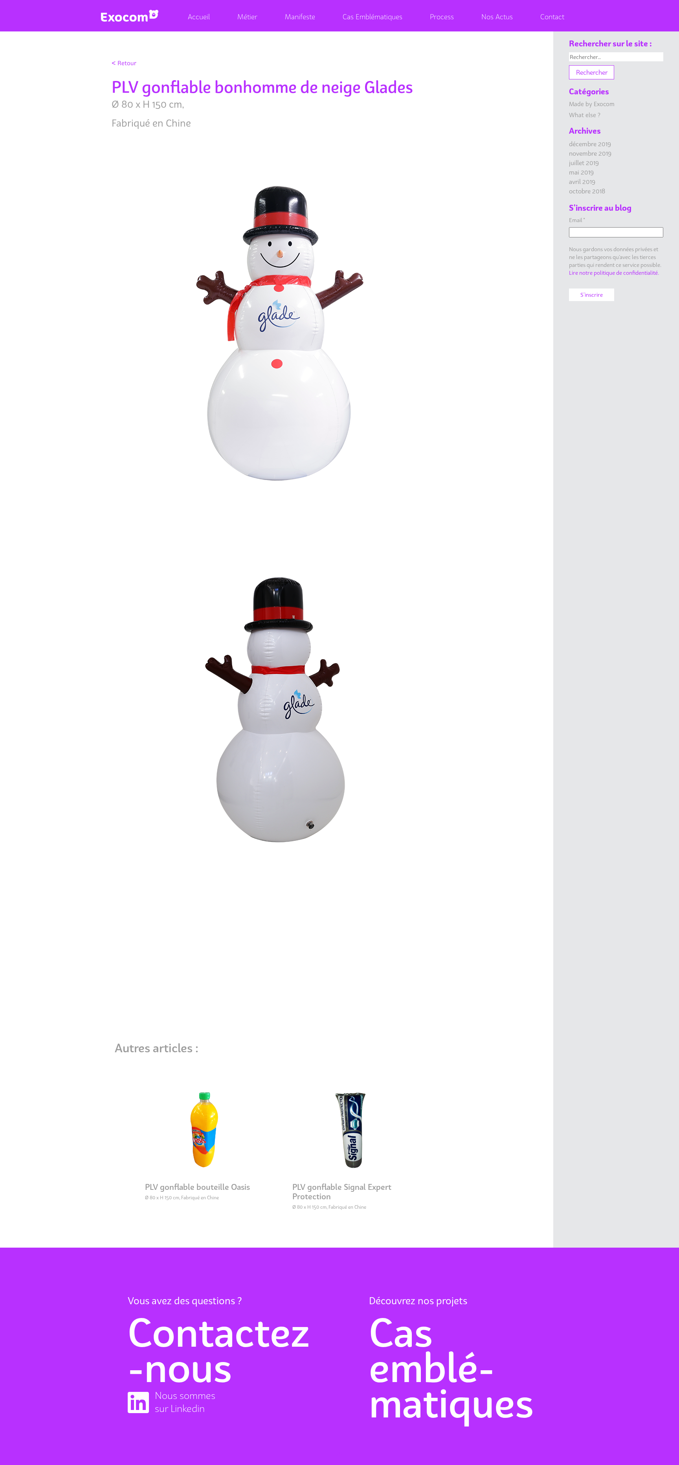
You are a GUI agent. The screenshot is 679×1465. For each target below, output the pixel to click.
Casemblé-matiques (451, 1367)
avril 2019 (582, 182)
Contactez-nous (219, 1349)
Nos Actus (497, 17)
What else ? (584, 114)
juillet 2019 (584, 163)
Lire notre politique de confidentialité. (614, 272)
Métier (247, 17)
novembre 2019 (590, 153)
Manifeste (300, 17)
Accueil (199, 17)
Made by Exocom (592, 103)
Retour (124, 62)
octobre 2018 (587, 191)
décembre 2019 (590, 144)
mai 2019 (581, 172)
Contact (552, 17)
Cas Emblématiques (372, 17)
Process (442, 17)
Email (577, 220)
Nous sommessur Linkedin (185, 1402)
